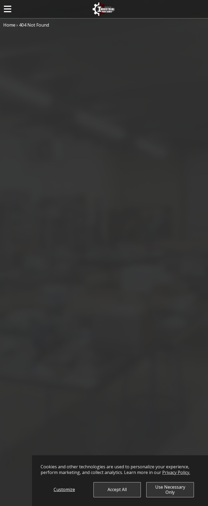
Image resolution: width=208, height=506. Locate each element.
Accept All (117, 489)
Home (9, 25)
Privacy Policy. (176, 472)
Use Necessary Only (170, 489)
